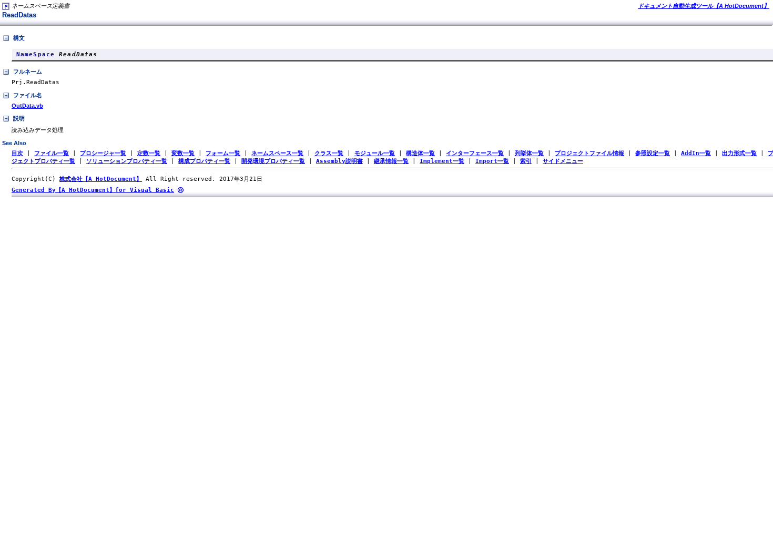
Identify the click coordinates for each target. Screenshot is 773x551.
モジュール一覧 (374, 153)
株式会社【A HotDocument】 (100, 179)
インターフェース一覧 (475, 153)
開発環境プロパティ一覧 (273, 161)
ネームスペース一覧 (277, 153)
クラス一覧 (328, 153)
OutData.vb (27, 106)
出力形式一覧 (739, 153)
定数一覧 (148, 153)
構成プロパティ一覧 (204, 161)
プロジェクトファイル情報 (589, 153)
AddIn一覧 (696, 153)
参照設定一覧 (652, 153)
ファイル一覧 (51, 153)
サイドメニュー (563, 161)
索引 (526, 161)
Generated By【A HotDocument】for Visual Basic (93, 190)
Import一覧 (492, 161)
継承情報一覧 (391, 161)
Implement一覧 (442, 161)
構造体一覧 (420, 153)
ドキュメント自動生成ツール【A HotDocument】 (703, 6)
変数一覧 (183, 153)
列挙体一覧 (529, 153)
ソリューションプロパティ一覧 (126, 161)
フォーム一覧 (223, 153)
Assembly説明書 (339, 161)
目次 (17, 153)
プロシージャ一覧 (103, 153)
